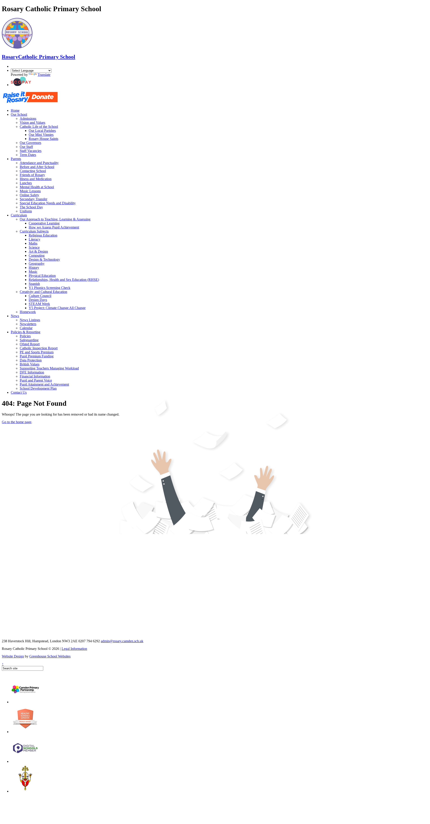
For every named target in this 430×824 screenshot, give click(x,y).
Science (34, 247)
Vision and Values (32, 122)
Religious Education (43, 235)
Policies (25, 336)
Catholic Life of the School (39, 126)
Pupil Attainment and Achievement (44, 384)
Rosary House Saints (43, 139)
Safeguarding (29, 340)
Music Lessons (30, 191)
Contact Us (19, 392)
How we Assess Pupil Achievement (54, 227)
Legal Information (74, 649)
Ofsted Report (30, 344)
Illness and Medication (36, 179)
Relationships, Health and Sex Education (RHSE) (64, 280)
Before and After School (37, 167)
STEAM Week (39, 304)
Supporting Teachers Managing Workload (49, 368)
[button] (21, 85)
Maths (33, 243)
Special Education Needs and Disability (48, 203)
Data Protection (31, 360)
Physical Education (42, 276)
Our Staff (26, 147)
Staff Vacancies (30, 151)
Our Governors (30, 143)
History (34, 267)
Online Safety (29, 195)
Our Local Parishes (42, 130)
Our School (19, 114)
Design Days (38, 300)
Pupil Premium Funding (37, 356)
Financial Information (35, 376)
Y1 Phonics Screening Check (49, 288)
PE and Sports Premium (37, 352)
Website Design (13, 656)
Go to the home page (16, 422)
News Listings (30, 320)
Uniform (26, 211)
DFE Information (32, 372)
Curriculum (19, 215)
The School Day (31, 207)
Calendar (26, 328)
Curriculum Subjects (34, 231)
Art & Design (38, 251)
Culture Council (40, 296)
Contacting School (33, 171)
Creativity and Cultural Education (43, 292)
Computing (37, 255)
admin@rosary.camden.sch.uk (122, 641)
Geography (37, 263)
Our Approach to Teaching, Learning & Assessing (55, 219)
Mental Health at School (37, 187)
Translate (44, 75)
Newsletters (28, 324)
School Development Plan (38, 388)
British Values (29, 364)
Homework (28, 312)
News (15, 316)
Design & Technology (44, 259)
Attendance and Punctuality (39, 163)
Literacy (34, 239)
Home (15, 110)
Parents (16, 159)
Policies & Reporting (25, 332)
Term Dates (28, 155)
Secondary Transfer (33, 199)
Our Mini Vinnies (41, 135)
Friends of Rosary (32, 175)
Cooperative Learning (44, 223)
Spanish (34, 284)
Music (33, 271)
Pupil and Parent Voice (36, 380)
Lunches (26, 183)
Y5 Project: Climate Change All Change (57, 308)
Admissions (28, 118)
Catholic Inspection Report (39, 348)
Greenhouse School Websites (50, 656)
